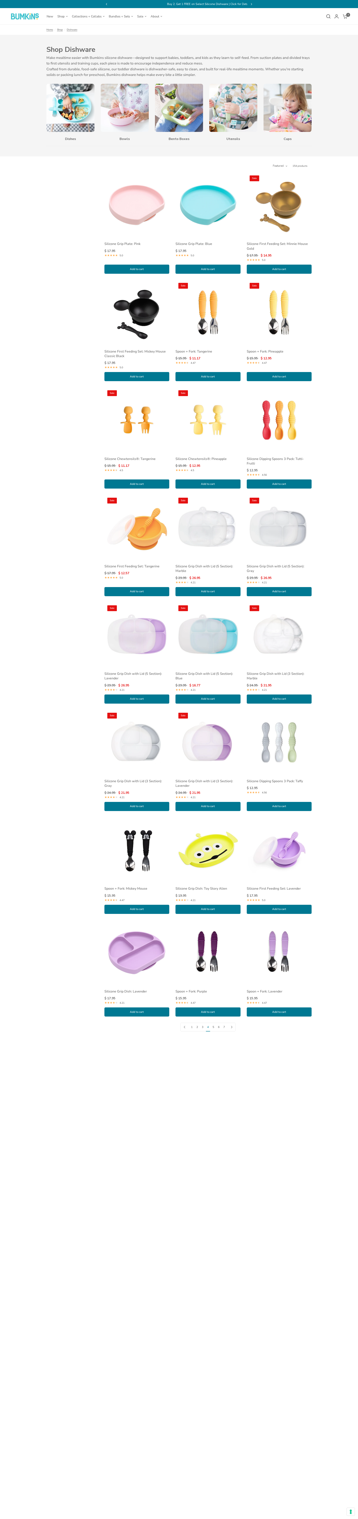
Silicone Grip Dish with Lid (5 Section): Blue (204, 676)
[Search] (328, 16)
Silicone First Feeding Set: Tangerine (132, 566)
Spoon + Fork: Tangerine (193, 351)
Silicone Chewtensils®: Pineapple (201, 459)
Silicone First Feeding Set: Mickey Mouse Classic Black (135, 353)
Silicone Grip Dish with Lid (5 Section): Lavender (133, 676)
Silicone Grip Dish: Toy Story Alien (201, 888)
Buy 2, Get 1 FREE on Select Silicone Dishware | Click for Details (179, 4)
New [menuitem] (50, 16)
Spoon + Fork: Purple (191, 991)
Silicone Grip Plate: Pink (122, 244)
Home (49, 29)
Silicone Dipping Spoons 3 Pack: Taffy (275, 781)
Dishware (72, 29)
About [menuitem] (155, 16)
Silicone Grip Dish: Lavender (125, 991)
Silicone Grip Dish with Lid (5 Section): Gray (275, 568)
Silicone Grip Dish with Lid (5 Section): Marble (204, 568)
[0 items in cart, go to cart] (344, 16)
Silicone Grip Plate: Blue (193, 244)
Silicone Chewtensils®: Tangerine (130, 459)
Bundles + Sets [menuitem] (119, 16)
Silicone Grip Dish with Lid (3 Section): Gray (133, 783)
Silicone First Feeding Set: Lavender (274, 888)
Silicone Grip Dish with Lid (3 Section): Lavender (204, 783)
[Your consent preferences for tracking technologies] (351, 1512)
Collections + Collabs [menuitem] (87, 16)
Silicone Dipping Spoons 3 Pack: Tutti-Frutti (275, 461)
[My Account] (337, 16)
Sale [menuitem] (140, 16)
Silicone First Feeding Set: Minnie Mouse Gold (277, 246)
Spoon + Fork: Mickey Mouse (125, 888)
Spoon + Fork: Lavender (264, 991)
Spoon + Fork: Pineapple (265, 351)
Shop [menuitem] (61, 16)
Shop (60, 29)
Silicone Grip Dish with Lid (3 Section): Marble (275, 676)
